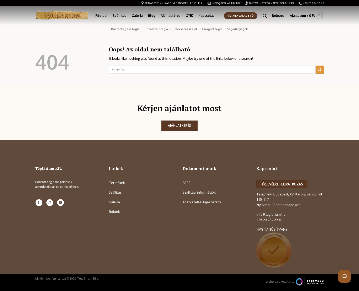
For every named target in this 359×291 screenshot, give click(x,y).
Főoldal (101, 15)
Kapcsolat (206, 15)
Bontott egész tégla (125, 29)
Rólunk (114, 211)
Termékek (117, 182)
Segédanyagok (237, 29)
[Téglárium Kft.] (62, 15)
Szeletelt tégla (157, 29)
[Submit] (320, 70)
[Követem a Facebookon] (39, 202)
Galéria (137, 15)
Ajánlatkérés (170, 15)
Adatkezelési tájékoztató (202, 202)
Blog (151, 15)
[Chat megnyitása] (344, 276)
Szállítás (119, 15)
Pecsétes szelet (186, 29)
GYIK (189, 15)
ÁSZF (186, 182)
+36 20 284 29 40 (269, 220)
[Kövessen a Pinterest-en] (60, 202)
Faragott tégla (212, 29)
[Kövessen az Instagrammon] (49, 202)
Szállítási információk (199, 192)
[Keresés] (265, 15)
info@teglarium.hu (270, 214)
